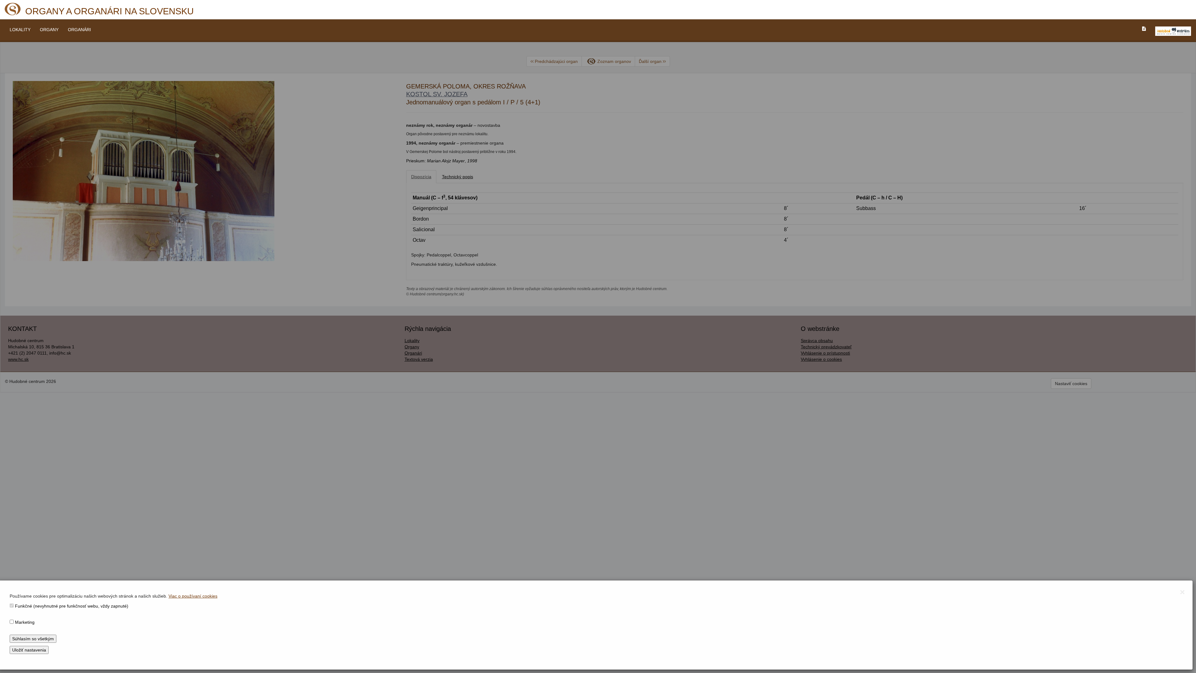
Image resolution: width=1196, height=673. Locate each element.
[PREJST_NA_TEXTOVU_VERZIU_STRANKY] (1144, 29)
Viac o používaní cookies (192, 596)
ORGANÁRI (79, 29)
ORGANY (49, 29)
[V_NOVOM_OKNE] (1173, 31)
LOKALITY (20, 29)
